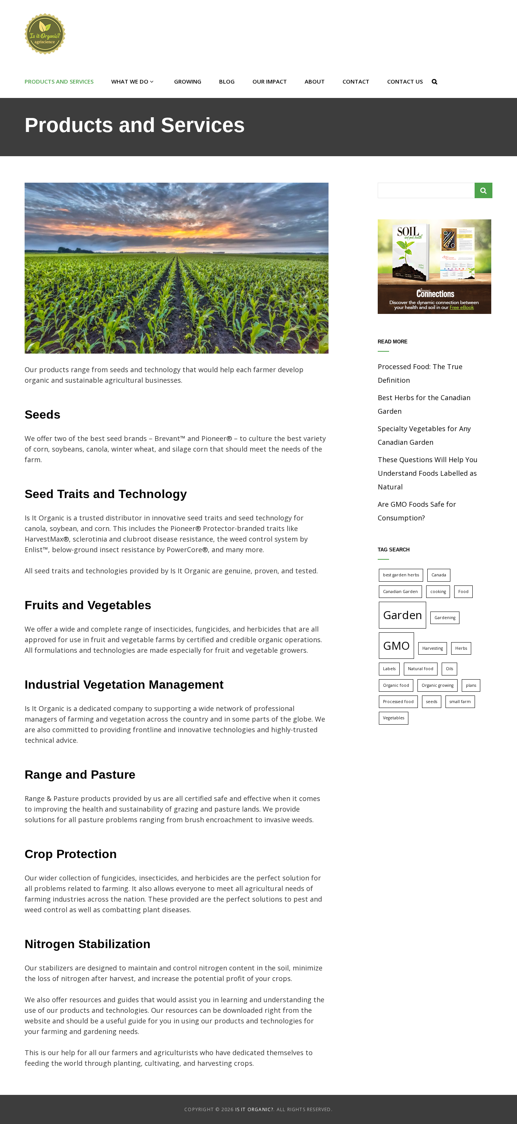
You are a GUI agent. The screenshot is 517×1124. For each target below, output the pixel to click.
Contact (356, 81)
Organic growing (437, 685)
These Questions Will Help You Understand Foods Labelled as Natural (428, 473)
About (315, 81)
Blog (227, 81)
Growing (187, 81)
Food (463, 591)
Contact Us (405, 81)
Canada (438, 575)
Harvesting (432, 648)
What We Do (129, 81)
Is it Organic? (254, 1109)
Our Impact (269, 81)
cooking (438, 591)
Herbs (461, 648)
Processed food (398, 701)
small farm (460, 701)
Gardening (444, 617)
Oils (449, 668)
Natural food (420, 668)
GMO (396, 645)
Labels (389, 668)
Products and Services (59, 81)
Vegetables (393, 717)
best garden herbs (401, 575)
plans (471, 685)
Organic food (396, 685)
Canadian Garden (400, 591)
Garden (402, 615)
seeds (431, 701)
